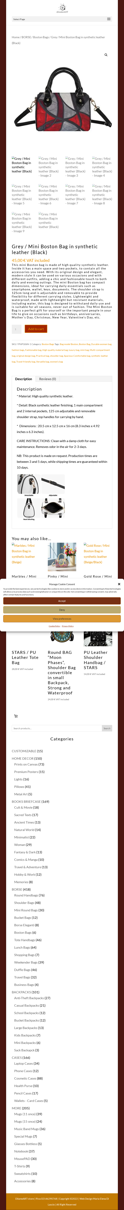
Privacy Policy (68, 626)
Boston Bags (41, 37)
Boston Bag (84, 344)
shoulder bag (56, 355)
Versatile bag (42, 361)
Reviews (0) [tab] (47, 379)
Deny (62, 609)
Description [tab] (23, 379)
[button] (119, 584)
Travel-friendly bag (25, 361)
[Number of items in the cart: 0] (16, 716)
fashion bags (18, 350)
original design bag (25, 355)
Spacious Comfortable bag (77, 355)
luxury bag (74, 350)
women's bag (56, 361)
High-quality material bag (55, 350)
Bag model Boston (69, 344)
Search (107, 728)
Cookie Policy (54, 626)
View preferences (62, 618)
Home (16, 37)
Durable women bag (101, 344)
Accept (62, 600)
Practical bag (42, 355)
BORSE (26, 37)
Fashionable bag (33, 350)
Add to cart (36, 329)
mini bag (84, 350)
